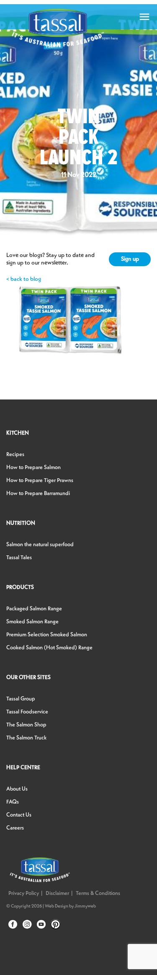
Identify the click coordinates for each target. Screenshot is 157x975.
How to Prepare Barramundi (38, 493)
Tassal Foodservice (27, 712)
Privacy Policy (23, 893)
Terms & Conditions (98, 893)
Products (20, 587)
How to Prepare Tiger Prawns (39, 480)
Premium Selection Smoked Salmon (46, 635)
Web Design (56, 906)
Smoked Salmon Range (32, 622)
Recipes (15, 454)
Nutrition (20, 523)
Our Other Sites (28, 677)
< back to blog (23, 279)
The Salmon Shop (26, 725)
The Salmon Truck (26, 738)
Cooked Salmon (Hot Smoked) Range (49, 648)
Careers (15, 828)
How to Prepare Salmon (33, 467)
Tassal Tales (19, 557)
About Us (17, 789)
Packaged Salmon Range (34, 609)
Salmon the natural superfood (40, 544)
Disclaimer (57, 893)
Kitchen (17, 433)
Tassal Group (20, 699)
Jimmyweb (85, 906)
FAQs (12, 802)
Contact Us (18, 815)
